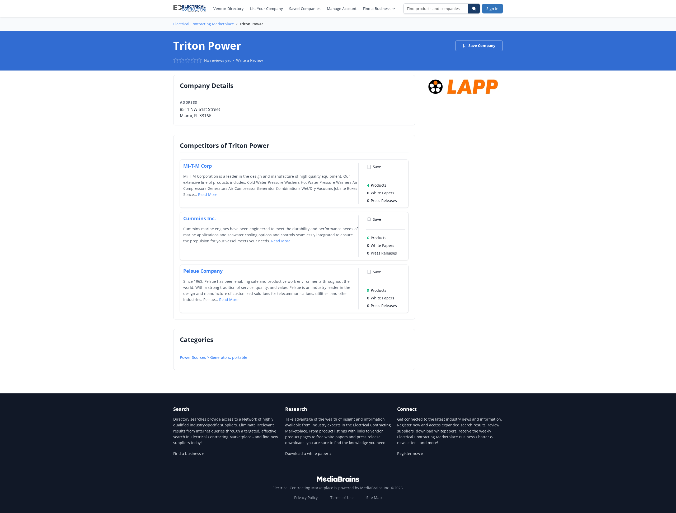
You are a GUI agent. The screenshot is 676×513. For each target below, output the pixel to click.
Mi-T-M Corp (197, 166)
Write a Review (249, 60)
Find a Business (377, 8)
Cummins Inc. (199, 218)
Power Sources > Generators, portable (213, 357)
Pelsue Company (203, 271)
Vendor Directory (228, 8)
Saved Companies (305, 8)
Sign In (492, 8)
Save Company (481, 45)
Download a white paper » (308, 453)
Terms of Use (342, 497)
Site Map (374, 497)
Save (377, 166)
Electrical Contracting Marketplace (203, 23)
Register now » (410, 453)
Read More (207, 194)
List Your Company (266, 8)
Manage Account (341, 8)
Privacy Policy (306, 497)
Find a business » (188, 453)
